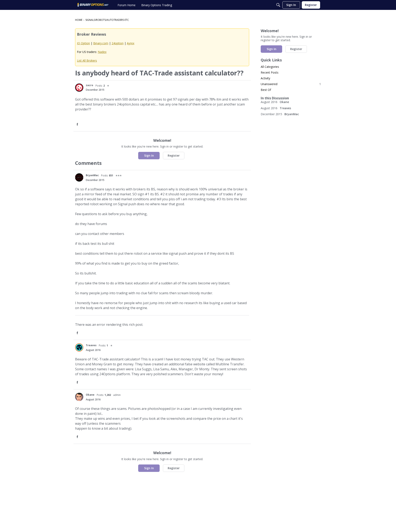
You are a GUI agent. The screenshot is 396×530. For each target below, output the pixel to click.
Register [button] (174, 155)
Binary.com (100, 43)
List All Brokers (87, 60)
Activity (265, 78)
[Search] (278, 5)
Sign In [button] (149, 155)
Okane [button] (90, 394)
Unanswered (291, 84)
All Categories (270, 67)
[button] (79, 87)
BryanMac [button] (92, 175)
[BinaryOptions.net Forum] (93, 5)
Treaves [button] (91, 345)
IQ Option (83, 43)
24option (118, 43)
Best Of (266, 90)
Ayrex (130, 43)
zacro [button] (89, 85)
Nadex (102, 52)
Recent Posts (269, 72)
